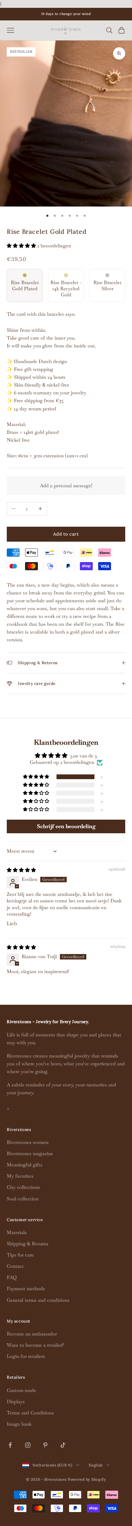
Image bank (19, 1424)
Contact (15, 1266)
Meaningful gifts (24, 1165)
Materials (17, 1232)
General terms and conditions (38, 1300)
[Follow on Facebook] (10, 1445)
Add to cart (66, 534)
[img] (21, 870)
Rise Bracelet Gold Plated (25, 285)
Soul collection (23, 1199)
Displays (16, 1401)
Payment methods (26, 1288)
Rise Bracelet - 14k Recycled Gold (66, 288)
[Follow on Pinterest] (45, 1445)
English (96, 1465)
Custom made (21, 1390)
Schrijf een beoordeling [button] (66, 826)
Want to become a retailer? (35, 1345)
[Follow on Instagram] (27, 1445)
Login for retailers (26, 1356)
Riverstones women (27, 1142)
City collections (23, 1187)
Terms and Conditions (30, 1413)
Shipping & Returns (27, 1244)
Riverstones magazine (30, 1153)
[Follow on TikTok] (63, 1445)
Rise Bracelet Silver (107, 285)
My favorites (20, 1176)
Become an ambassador (32, 1334)
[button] (22, 246)
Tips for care (20, 1255)
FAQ (12, 1277)
